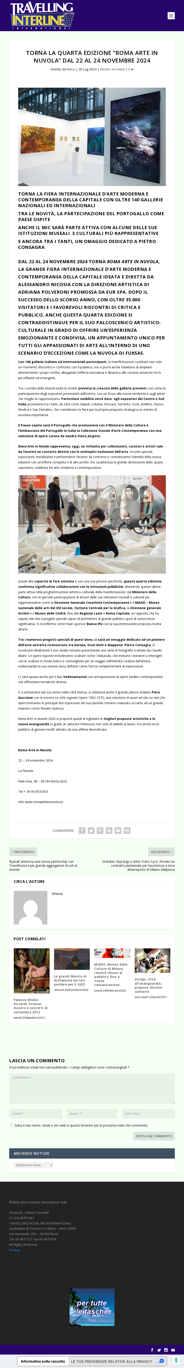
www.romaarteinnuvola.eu (44, 802)
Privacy (14, 1250)
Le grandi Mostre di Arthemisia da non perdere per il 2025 (70, 980)
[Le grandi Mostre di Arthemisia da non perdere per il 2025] (72, 959)
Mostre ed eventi (112, 69)
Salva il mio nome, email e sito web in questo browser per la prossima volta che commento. (81, 1125)
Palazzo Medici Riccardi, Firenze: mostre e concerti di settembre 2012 (31, 1006)
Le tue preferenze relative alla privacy (111, 1361)
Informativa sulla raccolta (43, 1361)
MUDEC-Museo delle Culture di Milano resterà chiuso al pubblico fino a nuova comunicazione (110, 974)
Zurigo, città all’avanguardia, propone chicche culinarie (148, 985)
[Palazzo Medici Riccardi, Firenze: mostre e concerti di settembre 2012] (32, 970)
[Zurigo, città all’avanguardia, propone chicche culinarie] (153, 960)
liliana (71, 69)
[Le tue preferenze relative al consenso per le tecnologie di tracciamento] (176, 1360)
